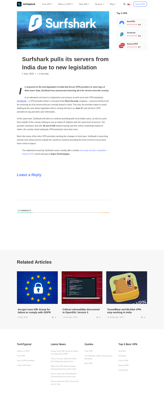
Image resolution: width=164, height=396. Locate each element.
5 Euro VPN (123, 360)
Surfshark (122, 356)
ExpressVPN (123, 365)
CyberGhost (123, 370)
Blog (112, 4)
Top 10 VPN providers (26, 360)
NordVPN (122, 351)
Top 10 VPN (140, 4)
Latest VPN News (24, 365)
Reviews (98, 4)
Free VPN (46, 4)
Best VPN (83, 4)
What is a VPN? (65, 4)
